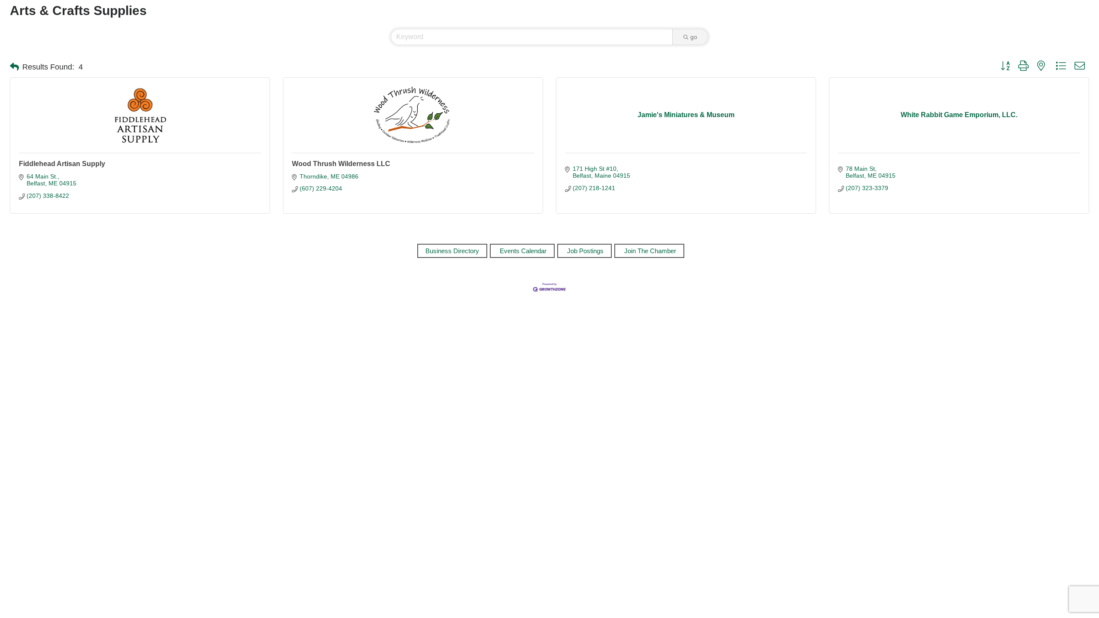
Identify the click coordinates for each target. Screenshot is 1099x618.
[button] (14, 67)
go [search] (693, 36)
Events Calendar (523, 250)
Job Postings (585, 250)
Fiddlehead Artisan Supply (62, 163)
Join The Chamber (650, 250)
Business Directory (452, 250)
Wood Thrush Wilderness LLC (341, 163)
